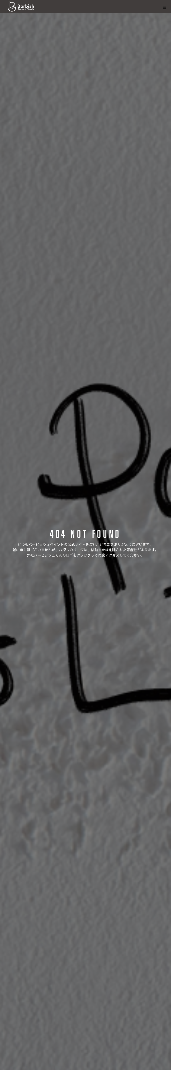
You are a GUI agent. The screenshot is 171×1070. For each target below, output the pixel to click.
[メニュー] (164, 6)
